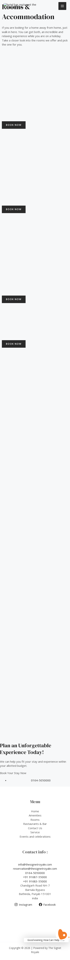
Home (35, 811)
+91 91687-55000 (35, 877)
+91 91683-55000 (35, 881)
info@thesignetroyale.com (35, 864)
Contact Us (35, 828)
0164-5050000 (35, 873)
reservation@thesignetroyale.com (35, 868)
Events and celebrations (35, 836)
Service (35, 832)
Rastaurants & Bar (35, 824)
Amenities (35, 815)
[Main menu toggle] (62, 6)
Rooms (35, 819)
